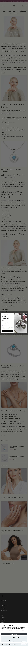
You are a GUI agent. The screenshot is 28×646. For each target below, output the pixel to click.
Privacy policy (4, 644)
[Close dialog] (26, 314)
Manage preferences (14, 640)
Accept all (14, 634)
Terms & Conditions (13, 644)
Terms (9, 328)
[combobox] (3, 326)
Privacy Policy (7, 328)
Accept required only (14, 637)
